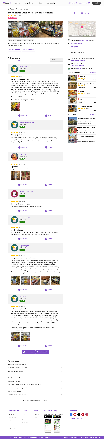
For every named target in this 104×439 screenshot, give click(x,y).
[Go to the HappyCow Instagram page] (86, 414)
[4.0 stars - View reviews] (81, 85)
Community (51, 3)
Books (35, 417)
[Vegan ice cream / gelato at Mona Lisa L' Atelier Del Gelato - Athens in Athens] (55, 280)
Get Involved (12, 429)
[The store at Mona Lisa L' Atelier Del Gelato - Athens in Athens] (15, 280)
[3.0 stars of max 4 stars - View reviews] (81, 108)
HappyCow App (50, 411)
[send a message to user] (31, 67)
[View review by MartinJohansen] (15, 194)
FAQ (23, 414)
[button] (82, 27)
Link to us (25, 420)
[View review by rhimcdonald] (15, 220)
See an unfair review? (15, 391)
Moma (82, 99)
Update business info (78, 60)
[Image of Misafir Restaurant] (72, 108)
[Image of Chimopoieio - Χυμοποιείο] (72, 85)
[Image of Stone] (72, 93)
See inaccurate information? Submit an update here (24, 385)
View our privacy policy (15, 371)
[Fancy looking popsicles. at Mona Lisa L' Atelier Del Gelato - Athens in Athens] (15, 336)
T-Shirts (36, 414)
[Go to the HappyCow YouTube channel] (74, 414)
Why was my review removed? (18, 364)
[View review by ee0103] (15, 299)
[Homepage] (8, 3)
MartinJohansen (25, 192)
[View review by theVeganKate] (15, 69)
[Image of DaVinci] (72, 78)
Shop (40, 3)
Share (78, 13)
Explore (17, 3)
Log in (96, 3)
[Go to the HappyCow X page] (78, 414)
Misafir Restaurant (86, 107)
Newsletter (12, 426)
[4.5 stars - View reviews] (11, 15)
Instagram (74, 47)
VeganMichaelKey (25, 123)
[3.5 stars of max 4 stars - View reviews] (81, 101)
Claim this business (14, 381)
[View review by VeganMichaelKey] (15, 125)
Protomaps (76, 35)
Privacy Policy (13, 437)
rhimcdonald (24, 218)
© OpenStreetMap (84, 35)
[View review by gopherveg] (15, 248)
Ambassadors (13, 417)
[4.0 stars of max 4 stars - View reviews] (81, 93)
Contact (25, 417)
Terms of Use (22, 437)
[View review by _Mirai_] (15, 156)
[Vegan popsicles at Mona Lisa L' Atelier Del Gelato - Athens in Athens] (35, 280)
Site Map (25, 423)
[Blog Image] (72, 121)
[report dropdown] (61, 66)
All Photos (56, 35)
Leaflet (71, 35)
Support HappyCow (44, 437)
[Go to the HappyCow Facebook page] (71, 414)
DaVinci (82, 76)
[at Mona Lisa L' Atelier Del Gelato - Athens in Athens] (15, 175)
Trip (85, 13)
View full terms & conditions (17, 395)
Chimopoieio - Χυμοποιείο (88, 84)
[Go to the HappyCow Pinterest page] (82, 414)
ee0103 (18, 61)
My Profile (11, 414)
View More (93, 72)
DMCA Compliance (32, 437)
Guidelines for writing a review (17, 368)
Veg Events (12, 420)
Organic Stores (30, 3)
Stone (82, 91)
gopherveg (23, 246)
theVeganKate (24, 67)
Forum (10, 423)
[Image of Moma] (72, 100)
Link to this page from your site (18, 388)
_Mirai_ (22, 154)
